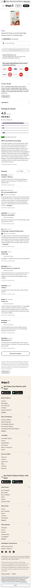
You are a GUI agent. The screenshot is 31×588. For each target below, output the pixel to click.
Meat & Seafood (6, 410)
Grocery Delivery (6, 419)
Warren (3, 532)
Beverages (4, 403)
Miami (3, 513)
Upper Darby (5, 534)
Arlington (4, 527)
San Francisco (5, 511)
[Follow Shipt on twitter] (14, 552)
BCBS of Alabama (6, 548)
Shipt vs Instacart (6, 447)
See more (9, 205)
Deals (3, 449)
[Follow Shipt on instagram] (6, 552)
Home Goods (5, 405)
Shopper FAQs (5, 501)
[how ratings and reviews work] (11, 120)
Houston (4, 515)
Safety (3, 499)
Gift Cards (4, 445)
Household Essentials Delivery (10, 428)
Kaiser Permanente (7, 546)
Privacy (14, 573)
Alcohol (3, 401)
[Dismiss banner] (2, 1)
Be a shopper (5, 490)
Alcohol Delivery (6, 422)
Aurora (3, 530)
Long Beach (5, 536)
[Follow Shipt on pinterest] (10, 552)
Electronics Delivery (7, 426)
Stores (3, 440)
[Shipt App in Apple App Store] (6, 393)
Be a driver (4, 492)
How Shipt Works (6, 438)
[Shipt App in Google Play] (17, 393)
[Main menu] (3, 5)
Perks (3, 497)
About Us (4, 457)
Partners (4, 466)
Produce (3, 407)
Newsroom (4, 461)
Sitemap (3, 468)
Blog (2, 463)
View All (3, 412)
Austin (3, 509)
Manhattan (4, 518)
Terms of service (5, 573)
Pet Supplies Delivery (7, 424)
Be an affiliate (5, 494)
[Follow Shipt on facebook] (2, 552)
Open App (26, 1)
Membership (5, 443)
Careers (3, 459)
